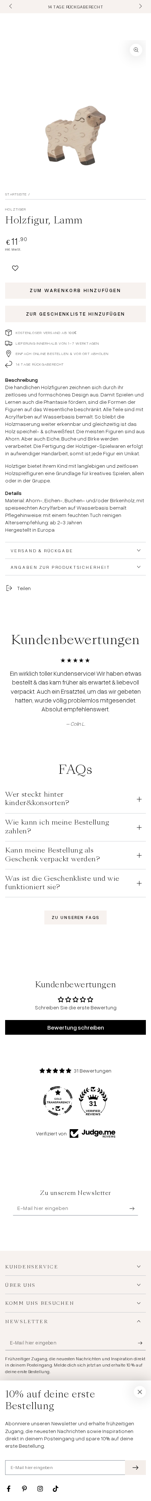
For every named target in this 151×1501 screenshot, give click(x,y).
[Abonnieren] (133, 1208)
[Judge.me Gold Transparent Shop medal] (58, 1101)
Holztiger (15, 209)
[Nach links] (11, 6)
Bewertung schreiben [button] (75, 1027)
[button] (15, 267)
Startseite (16, 194)
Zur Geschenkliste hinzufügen (75, 313)
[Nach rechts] (140, 6)
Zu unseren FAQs (75, 917)
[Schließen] (140, 1392)
